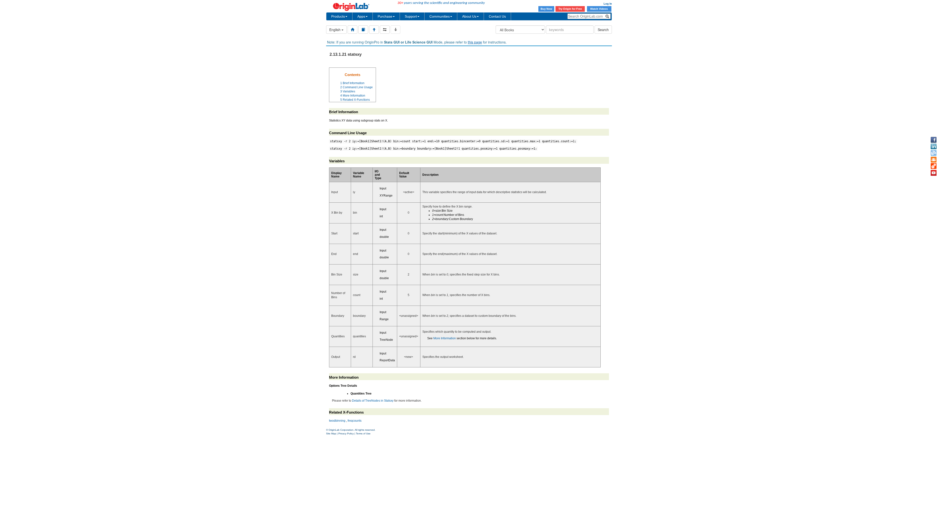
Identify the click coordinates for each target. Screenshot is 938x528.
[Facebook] (933, 140)
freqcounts (355, 420)
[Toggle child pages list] (395, 29)
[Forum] (933, 159)
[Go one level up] (374, 29)
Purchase (385, 16)
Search (603, 29)
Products (338, 16)
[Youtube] (933, 173)
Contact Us (497, 16)
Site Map (331, 433)
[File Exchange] (933, 166)
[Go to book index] (363, 29)
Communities (439, 16)
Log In (608, 3)
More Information (444, 338)
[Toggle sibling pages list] (385, 29)
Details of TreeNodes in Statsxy (373, 400)
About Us (469, 16)
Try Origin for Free (570, 8)
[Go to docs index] (352, 29)
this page (475, 42)
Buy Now (546, 8)
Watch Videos (599, 8)
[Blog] (933, 153)
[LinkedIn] (933, 146)
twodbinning (337, 420)
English (335, 29)
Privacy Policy (346, 433)
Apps (361, 16)
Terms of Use (363, 433)
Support (411, 16)
